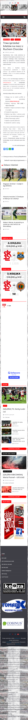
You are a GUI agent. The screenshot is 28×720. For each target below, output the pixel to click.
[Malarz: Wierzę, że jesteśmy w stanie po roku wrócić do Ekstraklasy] (14, 208)
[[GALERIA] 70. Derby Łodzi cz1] (6, 424)
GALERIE (5, 405)
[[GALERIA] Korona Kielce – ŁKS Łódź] (6, 432)
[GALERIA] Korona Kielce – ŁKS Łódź (19, 431)
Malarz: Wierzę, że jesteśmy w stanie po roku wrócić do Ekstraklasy (13, 224)
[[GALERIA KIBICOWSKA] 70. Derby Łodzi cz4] (6, 489)
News (12, 39)
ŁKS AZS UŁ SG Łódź (7, 564)
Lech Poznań (5, 577)
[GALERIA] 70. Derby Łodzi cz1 (18, 422)
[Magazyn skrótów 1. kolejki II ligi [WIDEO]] (14, 169)
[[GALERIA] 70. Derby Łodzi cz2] (14, 395)
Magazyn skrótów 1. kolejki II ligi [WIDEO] (13, 185)
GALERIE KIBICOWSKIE (7, 471)
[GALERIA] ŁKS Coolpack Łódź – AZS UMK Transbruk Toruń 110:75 (19, 439)
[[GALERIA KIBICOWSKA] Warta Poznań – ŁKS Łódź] (14, 462)
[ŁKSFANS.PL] (14, 5)
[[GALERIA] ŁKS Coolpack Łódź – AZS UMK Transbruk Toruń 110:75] (6, 441)
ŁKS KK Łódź (5, 567)
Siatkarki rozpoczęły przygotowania (14, 160)
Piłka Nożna (17, 39)
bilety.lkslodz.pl (7, 82)
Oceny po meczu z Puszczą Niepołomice (14, 156)
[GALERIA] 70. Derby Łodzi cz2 (14, 410)
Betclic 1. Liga (6, 39)
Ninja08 (12, 52)
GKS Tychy (4, 573)
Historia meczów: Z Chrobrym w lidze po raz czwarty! (13, 198)
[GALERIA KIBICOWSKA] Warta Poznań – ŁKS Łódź (13, 476)
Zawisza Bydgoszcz (6, 570)
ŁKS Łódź (4, 558)
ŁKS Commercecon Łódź (8, 561)
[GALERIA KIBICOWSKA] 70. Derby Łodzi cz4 (18, 488)
